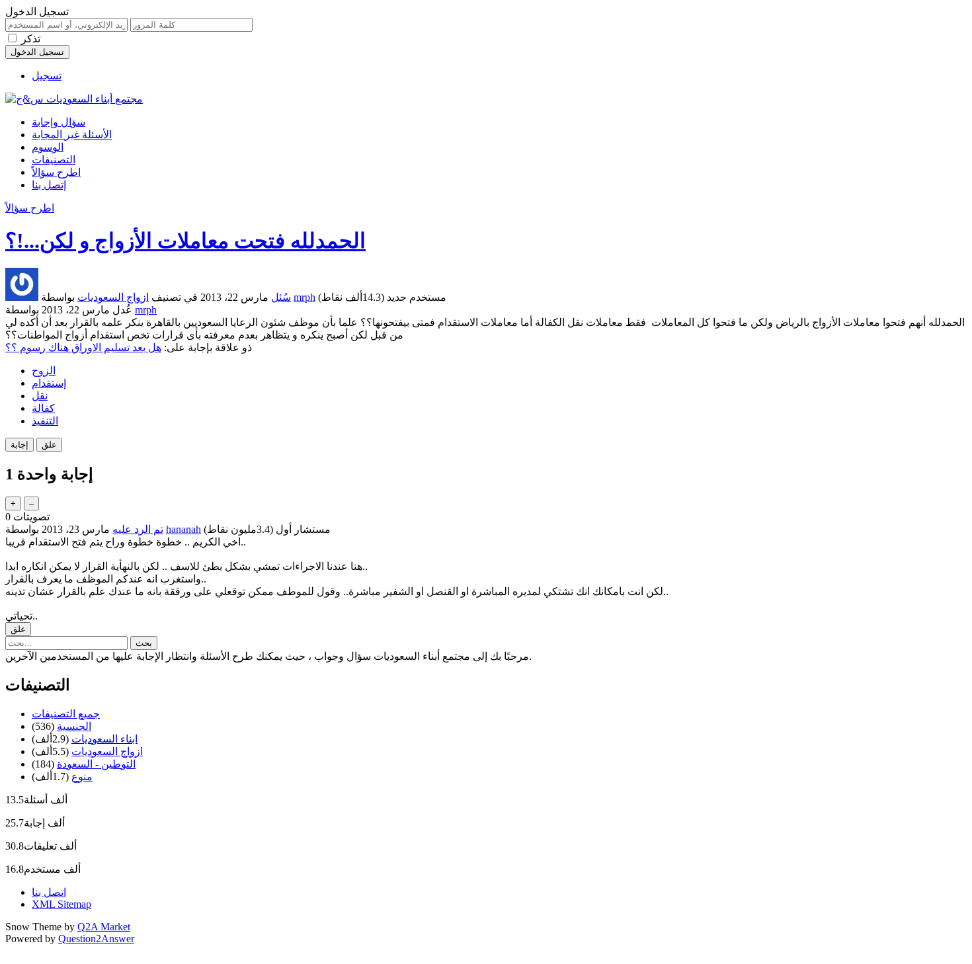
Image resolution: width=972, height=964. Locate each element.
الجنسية (74, 726)
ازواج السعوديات (113, 297)
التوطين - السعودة (96, 764)
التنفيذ (45, 420)
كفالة (43, 408)
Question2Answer (96, 938)
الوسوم (47, 147)
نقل (40, 395)
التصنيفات (53, 159)
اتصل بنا (49, 892)
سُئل (281, 297)
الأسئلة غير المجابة (72, 134)
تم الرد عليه (137, 529)
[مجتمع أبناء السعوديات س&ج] (74, 98)
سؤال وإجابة (58, 122)
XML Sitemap (61, 904)
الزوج (44, 370)
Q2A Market (103, 926)
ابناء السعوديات (104, 738)
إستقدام (49, 383)
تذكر (30, 38)
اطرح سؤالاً (56, 172)
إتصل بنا (49, 184)
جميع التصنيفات (66, 713)
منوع (82, 776)
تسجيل (46, 75)
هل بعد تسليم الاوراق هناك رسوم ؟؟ (83, 347)
